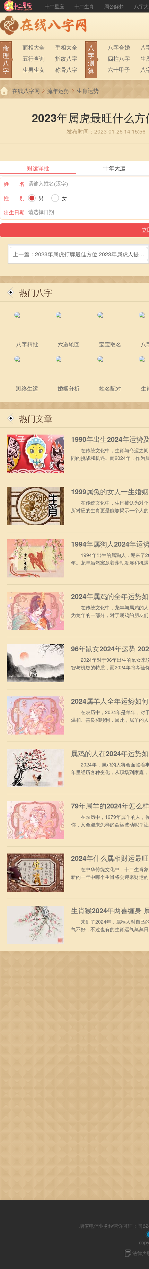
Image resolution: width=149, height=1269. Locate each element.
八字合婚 (119, 47)
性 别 (14, 198)
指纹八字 (66, 58)
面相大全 (34, 47)
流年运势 (58, 91)
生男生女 (34, 70)
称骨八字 (66, 70)
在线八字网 (26, 91)
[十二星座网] (18, 6)
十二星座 (54, 6)
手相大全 (66, 47)
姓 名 (14, 183)
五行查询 (34, 58)
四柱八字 (119, 58)
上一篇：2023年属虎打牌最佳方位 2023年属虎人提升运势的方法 (78, 256)
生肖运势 (88, 91)
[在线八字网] (45, 26)
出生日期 (14, 212)
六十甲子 (119, 70)
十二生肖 (84, 6)
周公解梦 (114, 6)
